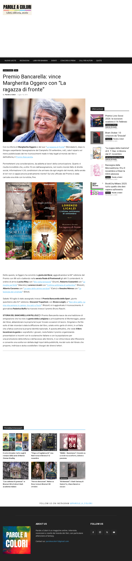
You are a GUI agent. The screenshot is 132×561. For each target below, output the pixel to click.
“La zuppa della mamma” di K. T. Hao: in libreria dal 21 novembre (117, 151)
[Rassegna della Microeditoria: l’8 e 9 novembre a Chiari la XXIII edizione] (96, 170)
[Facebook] (93, 532)
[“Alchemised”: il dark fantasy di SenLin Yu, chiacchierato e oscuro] (72, 470)
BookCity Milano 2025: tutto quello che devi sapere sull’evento (116, 186)
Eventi (108, 177)
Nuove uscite (36, 450)
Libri (16, 70)
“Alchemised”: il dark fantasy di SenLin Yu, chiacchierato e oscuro (71, 484)
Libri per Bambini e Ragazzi (114, 157)
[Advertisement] (82, 9)
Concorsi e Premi (111, 125)
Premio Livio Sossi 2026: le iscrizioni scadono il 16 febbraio (116, 118)
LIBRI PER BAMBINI (40, 60)
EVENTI (54, 60)
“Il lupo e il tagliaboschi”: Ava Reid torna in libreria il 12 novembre (42, 455)
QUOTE (99, 60)
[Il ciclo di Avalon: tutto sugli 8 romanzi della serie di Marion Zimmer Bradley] (15, 442)
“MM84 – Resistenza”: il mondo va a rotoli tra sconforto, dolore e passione (72, 455)
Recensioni (63, 450)
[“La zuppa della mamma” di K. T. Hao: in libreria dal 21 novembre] (96, 153)
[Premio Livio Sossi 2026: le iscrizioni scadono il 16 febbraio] (96, 120)
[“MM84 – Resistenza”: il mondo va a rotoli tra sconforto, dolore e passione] (72, 442)
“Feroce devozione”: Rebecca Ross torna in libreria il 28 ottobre (42, 484)
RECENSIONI (24, 60)
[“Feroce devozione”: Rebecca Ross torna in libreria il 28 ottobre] (44, 470)
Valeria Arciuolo (111, 127)
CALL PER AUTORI (86, 60)
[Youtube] (114, 532)
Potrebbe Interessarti (13, 428)
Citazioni (109, 139)
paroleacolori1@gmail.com (57, 541)
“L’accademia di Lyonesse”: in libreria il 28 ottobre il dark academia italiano (14, 484)
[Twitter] (107, 532)
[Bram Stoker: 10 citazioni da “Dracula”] (96, 137)
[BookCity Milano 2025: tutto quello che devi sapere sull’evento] (96, 188)
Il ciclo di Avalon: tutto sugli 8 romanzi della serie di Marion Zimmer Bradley (14, 455)
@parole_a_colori (81, 503)
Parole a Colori (10, 95)
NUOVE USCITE (10, 60)
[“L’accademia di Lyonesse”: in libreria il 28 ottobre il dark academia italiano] (15, 470)
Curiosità (6, 450)
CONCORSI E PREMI (68, 60)
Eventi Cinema (8, 70)
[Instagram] (100, 532)
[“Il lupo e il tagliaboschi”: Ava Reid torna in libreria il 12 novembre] (44, 442)
